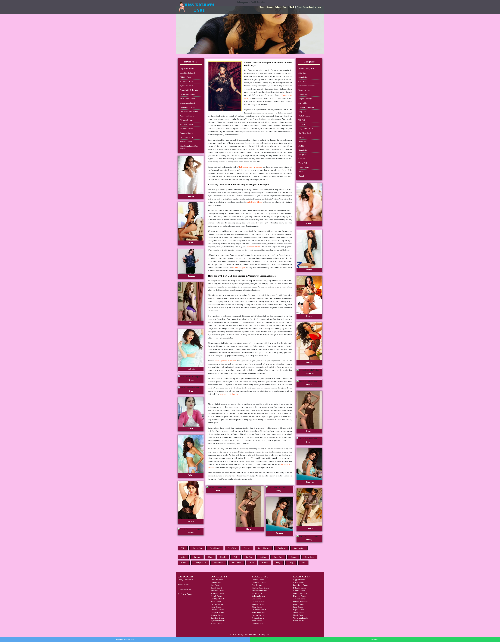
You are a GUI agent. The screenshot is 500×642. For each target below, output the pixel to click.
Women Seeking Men (306, 69)
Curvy (291, 563)
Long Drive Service (305, 129)
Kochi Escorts (257, 621)
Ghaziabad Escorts (217, 610)
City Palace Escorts (187, 69)
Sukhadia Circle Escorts (189, 90)
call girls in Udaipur (254, 202)
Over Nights (197, 548)
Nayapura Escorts (186, 133)
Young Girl (302, 163)
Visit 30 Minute (304, 116)
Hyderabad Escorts (217, 621)
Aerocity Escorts (217, 615)
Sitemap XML (264, 635)
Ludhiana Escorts (258, 602)
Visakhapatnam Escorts (260, 588)
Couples (247, 548)
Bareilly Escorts (216, 588)
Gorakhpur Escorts (217, 599)
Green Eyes (278, 557)
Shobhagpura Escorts (187, 103)
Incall (300, 172)
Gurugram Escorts (217, 612)
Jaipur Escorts (257, 607)
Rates (285, 7)
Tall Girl (301, 120)
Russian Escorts (183, 585)
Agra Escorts (215, 585)
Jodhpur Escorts (258, 618)
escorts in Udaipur (253, 247)
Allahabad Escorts (217, 593)
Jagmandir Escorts (186, 86)
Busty (278, 563)
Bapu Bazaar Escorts (187, 94)
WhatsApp (375, 639)
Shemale (197, 557)
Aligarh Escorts (216, 596)
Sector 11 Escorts (186, 137)
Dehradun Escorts (299, 588)
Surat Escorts (257, 593)
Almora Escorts (299, 599)
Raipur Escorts (298, 604)
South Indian (303, 77)
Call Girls (302, 82)
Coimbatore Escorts (259, 610)
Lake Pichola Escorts (187, 73)
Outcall (301, 176)
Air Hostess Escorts (185, 594)
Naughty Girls (299, 548)
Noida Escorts (216, 607)
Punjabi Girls (303, 94)
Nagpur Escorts (299, 580)
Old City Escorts (186, 77)
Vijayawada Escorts (300, 618)
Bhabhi (301, 146)
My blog (318, 7)
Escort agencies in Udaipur (225, 361)
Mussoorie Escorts (300, 593)
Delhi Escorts (216, 582)
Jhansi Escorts (216, 602)
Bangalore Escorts (217, 618)
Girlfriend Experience (306, 86)
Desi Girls (302, 142)
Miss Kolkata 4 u (251, 635)
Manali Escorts (298, 615)
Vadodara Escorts (258, 596)
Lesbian (263, 557)
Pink (235, 557)
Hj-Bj (251, 563)
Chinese (293, 557)
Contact (269, 7)
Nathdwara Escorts (187, 116)
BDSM (183, 563)
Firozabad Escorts (217, 591)
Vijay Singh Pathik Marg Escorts (189, 147)
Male (210, 557)
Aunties (301, 137)
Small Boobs (236, 563)
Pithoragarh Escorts (300, 602)
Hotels (291, 7)
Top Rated (281, 548)
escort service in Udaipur (229, 394)
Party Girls (302, 103)
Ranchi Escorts (298, 621)
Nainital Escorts (299, 591)
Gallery (278, 7)
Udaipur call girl (238, 268)
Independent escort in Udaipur (250, 167)
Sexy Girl (302, 112)
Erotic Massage (263, 548)
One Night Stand (304, 133)
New (303, 563)
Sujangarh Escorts (186, 129)
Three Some (309, 557)
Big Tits (249, 557)
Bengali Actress (304, 90)
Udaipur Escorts (258, 615)
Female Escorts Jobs (304, 7)
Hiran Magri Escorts (187, 99)
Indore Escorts (257, 623)
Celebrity (301, 159)
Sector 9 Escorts (186, 142)
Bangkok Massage (305, 99)
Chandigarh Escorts (259, 582)
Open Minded (215, 548)
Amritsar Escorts (258, 604)
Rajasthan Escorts (186, 82)
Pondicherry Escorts (300, 585)
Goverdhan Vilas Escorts (189, 112)
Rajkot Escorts (298, 610)
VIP (182, 548)
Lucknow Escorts (217, 604)
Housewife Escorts (184, 589)
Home (262, 7)
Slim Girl (301, 124)
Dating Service (200, 563)
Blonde (223, 557)
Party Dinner (218, 563)
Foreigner (302, 155)
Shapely (265, 563)
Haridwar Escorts (299, 596)
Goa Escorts (256, 599)
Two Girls (232, 548)
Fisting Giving (303, 167)
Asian (183, 557)
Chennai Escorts (258, 580)
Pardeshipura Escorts (187, 107)
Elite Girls (302, 73)
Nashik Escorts (298, 582)
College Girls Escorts (185, 580)
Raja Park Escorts (186, 124)
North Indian (303, 150)
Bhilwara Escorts (186, 120)
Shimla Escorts (298, 612)
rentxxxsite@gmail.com (125, 639)
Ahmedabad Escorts (259, 591)
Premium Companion (306, 107)
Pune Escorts (256, 585)
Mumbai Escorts (217, 580)
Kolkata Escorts (216, 623)
